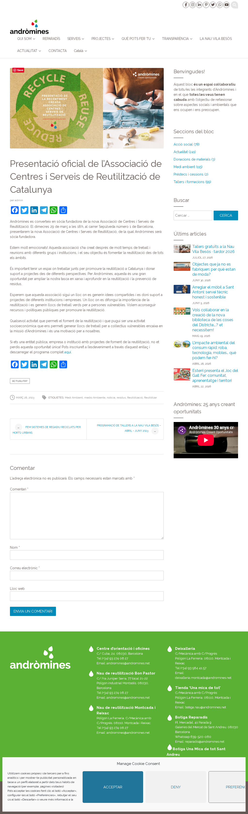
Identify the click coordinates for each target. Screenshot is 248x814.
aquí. (68, 352)
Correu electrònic (25, 568)
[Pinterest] (205, 5)
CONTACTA (57, 51)
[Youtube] (226, 5)
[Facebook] (185, 5)
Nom (15, 547)
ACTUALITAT (27, 51)
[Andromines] (29, 26)
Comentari (19, 489)
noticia (111, 397)
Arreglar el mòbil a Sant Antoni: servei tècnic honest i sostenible (213, 292)
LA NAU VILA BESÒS (216, 39)
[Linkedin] (199, 5)
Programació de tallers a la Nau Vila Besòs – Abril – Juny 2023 (129, 428)
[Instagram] (192, 5)
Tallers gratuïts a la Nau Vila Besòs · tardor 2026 (213, 249)
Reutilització (135, 397)
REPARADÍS (51, 39)
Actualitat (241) (185, 152)
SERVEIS (73, 39)
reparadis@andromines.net (204, 741)
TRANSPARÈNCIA (175, 39)
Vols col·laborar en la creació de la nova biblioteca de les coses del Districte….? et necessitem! (212, 320)
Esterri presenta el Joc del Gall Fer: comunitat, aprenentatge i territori (215, 375)
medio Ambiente (94, 397)
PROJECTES (101, 39)
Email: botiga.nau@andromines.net (200, 707)
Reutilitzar (150, 397)
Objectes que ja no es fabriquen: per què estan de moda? (213, 269)
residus (121, 397)
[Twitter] (212, 5)
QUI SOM (24, 39)
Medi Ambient (74, 397)
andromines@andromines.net (128, 663)
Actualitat (20, 381)
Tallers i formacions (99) (192, 182)
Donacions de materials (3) (194, 159)
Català (78, 51)
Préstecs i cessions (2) (191, 174)
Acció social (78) (187, 144)
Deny (176, 787)
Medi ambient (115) (188, 167)
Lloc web (17, 589)
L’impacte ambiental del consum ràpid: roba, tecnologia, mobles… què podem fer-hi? (214, 350)
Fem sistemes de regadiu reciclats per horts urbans (47, 429)
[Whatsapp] (219, 5)
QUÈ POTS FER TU (136, 39)
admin (19, 200)
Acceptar (112, 787)
